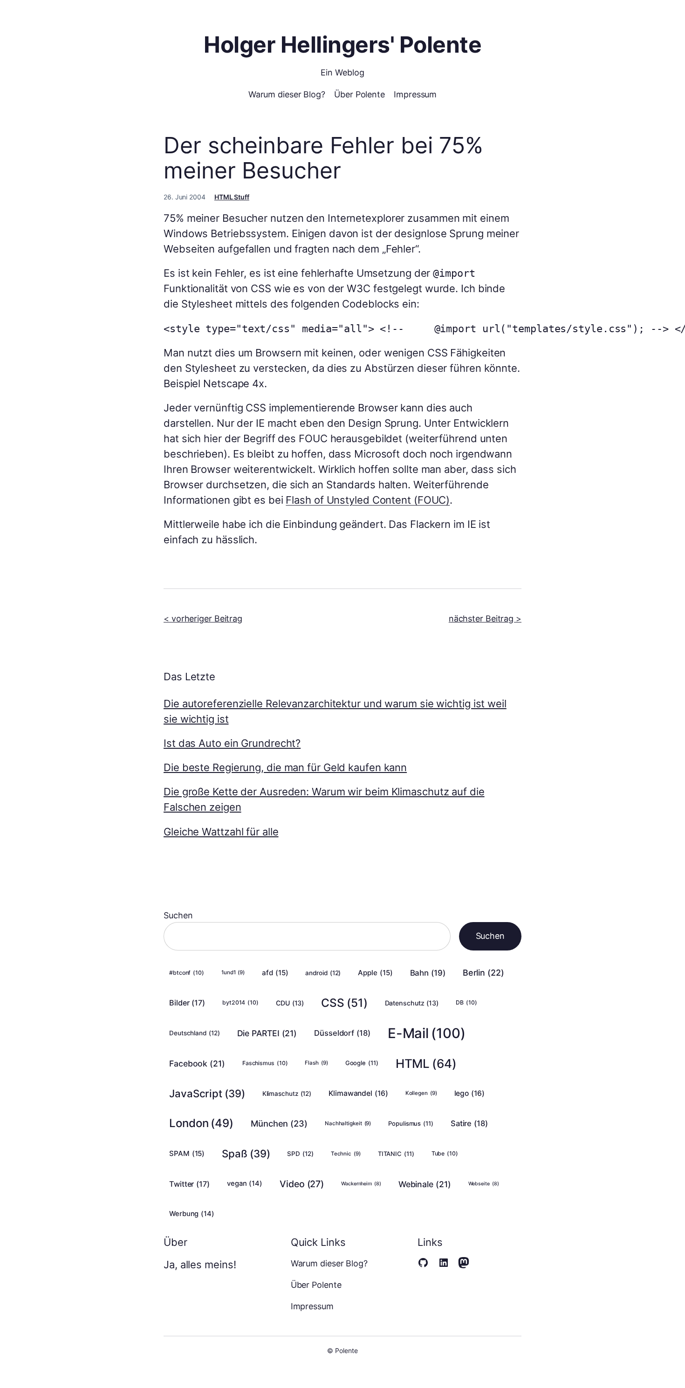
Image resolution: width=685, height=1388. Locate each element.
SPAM (187, 1153)
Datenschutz (412, 1003)
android (323, 973)
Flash (316, 1063)
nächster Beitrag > (485, 618)
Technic (346, 1153)
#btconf (186, 972)
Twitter (189, 1184)
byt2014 (240, 1002)
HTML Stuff (231, 197)
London (201, 1123)
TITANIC (396, 1153)
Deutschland (194, 1033)
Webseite (483, 1184)
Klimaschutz (287, 1093)
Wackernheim (361, 1184)
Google (361, 1063)
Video (302, 1184)
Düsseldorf (342, 1033)
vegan (244, 1183)
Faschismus (265, 1063)
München (279, 1123)
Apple (375, 972)
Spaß (246, 1153)
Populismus (410, 1123)
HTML (426, 1063)
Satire (469, 1123)
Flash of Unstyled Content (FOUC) (368, 500)
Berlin (483, 973)
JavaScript (207, 1093)
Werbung (191, 1214)
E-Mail (427, 1033)
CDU (290, 1003)
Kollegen (421, 1093)
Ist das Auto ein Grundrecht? (232, 743)
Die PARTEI (267, 1033)
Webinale (424, 1184)
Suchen (178, 915)
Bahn (427, 973)
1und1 (233, 972)
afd (275, 972)
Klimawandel (358, 1093)
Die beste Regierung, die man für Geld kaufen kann (285, 767)
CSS (344, 1003)
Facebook (197, 1063)
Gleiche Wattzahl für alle (221, 832)
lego (469, 1093)
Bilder (187, 1002)
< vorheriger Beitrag (203, 618)
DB (466, 1002)
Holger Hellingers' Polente (342, 44)
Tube (445, 1153)
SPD (300, 1153)
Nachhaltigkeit (348, 1123)
